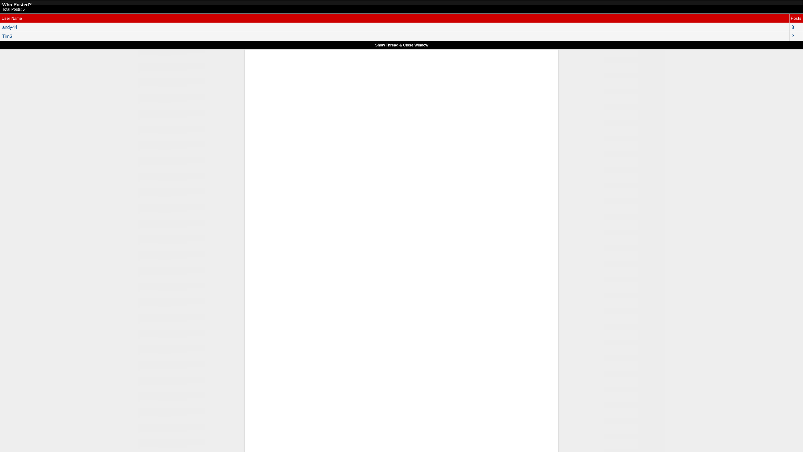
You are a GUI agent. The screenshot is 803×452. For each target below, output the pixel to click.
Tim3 (7, 36)
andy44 (9, 27)
